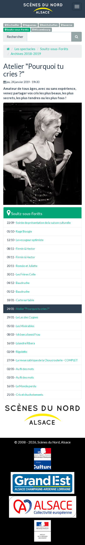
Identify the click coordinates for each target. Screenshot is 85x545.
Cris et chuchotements (29, 394)
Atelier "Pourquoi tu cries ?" (32, 309)
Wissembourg (42, 29)
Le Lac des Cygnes (27, 317)
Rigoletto (21, 351)
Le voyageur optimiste (29, 240)
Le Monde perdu (26, 386)
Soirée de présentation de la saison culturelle (43, 222)
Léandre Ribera (25, 343)
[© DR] (42, 154)
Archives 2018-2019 (26, 54)
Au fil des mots (25, 369)
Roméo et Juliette (26, 266)
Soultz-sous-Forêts (17, 29)
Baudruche (22, 283)
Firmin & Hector (25, 248)
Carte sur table (25, 300)
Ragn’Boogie (24, 231)
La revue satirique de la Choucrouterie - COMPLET (47, 360)
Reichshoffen (49, 25)
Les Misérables (25, 326)
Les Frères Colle (26, 274)
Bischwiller (12, 25)
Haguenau (30, 25)
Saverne (67, 25)
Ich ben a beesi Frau (28, 334)
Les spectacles (24, 49)
